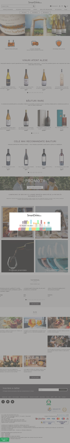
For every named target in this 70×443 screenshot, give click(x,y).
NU (40, 224)
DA (36, 224)
